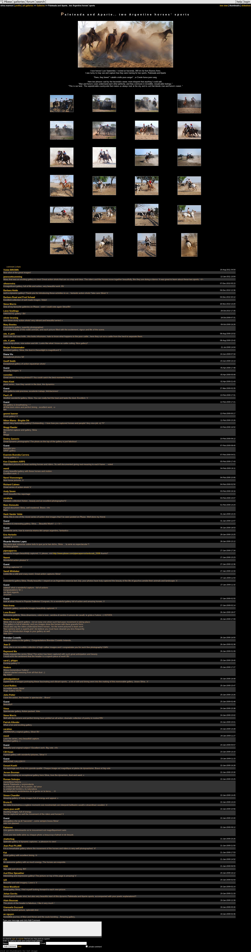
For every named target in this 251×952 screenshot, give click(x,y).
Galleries (41, 6)
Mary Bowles (10, 324)
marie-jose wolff (11, 809)
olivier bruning (10, 317)
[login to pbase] (247, 3)
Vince (6, 708)
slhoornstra (9, 283)
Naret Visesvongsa (12, 477)
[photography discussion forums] (30, 3)
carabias (7, 729)
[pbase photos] (6, 3)
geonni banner (10, 413)
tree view (224, 6)
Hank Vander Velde (12, 514)
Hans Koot (8, 381)
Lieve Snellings (11, 311)
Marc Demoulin (11, 505)
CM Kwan (8, 752)
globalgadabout (11, 679)
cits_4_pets (9, 333)
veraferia (7, 498)
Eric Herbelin (10, 534)
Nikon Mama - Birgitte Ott (16, 420)
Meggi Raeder (10, 427)
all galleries (28, 6)
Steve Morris (9, 304)
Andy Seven (9, 491)
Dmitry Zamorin (11, 439)
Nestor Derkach (11, 619)
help (19, 946)
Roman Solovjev (11, 779)
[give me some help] (239, 3)
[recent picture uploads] (19, 3)
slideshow (246, 6)
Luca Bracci (9, 612)
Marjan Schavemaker (14, 347)
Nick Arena (8, 605)
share (18, 267)
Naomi (6, 557)
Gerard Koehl (10, 765)
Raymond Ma (10, 651)
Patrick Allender (11, 722)
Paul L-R (7, 395)
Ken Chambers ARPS (14, 461)
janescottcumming (12, 276)
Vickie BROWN (11, 270)
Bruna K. (7, 802)
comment (10, 267)
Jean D (6, 644)
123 (5, 880)
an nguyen (8, 914)
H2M (5, 866)
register (21, 939)
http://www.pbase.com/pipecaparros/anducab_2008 (76, 553)
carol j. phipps (10, 660)
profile (18, 6)
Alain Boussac (10, 900)
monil (6, 468)
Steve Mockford (11, 887)
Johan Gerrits (10, 893)
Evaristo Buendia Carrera (16, 455)
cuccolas (7, 374)
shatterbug (8, 839)
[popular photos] (141, 3)
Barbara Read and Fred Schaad (19, 297)
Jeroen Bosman (11, 772)
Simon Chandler (11, 795)
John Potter (9, 695)
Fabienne (8, 827)
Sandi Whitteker (11, 571)
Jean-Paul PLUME (12, 845)
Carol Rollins (10, 685)
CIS (5, 859)
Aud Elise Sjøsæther (13, 873)
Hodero (7, 667)
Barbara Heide (10, 290)
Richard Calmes (11, 484)
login (14, 939)
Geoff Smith (9, 361)
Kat (5, 852)
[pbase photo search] (40, 3)
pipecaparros (10, 550)
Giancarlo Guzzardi (13, 907)
